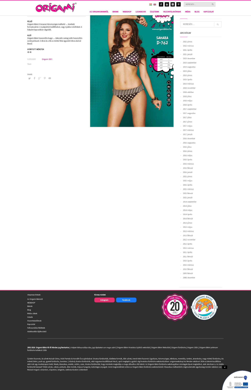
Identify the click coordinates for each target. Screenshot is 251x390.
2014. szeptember (189, 202)
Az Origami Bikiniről (35, 299)
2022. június (187, 41)
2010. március (188, 265)
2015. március (188, 189)
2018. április (187, 105)
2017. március (188, 130)
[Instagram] (173, 4)
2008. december (189, 277)
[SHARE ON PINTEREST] (45, 78)
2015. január (187, 197)
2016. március (188, 164)
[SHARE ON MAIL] (50, 78)
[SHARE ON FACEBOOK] (34, 78)
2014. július (187, 206)
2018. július (187, 96)
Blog (29, 310)
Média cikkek (32, 313)
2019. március (188, 84)
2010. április (187, 261)
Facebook (126, 300)
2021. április (187, 50)
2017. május (187, 126)
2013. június (187, 223)
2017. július (187, 117)
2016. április (187, 159)
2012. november (189, 239)
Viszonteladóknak (34, 321)
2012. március (188, 248)
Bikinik (29, 306)
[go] (212, 4)
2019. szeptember (189, 62)
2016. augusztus (189, 143)
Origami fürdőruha (178, 347)
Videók (30, 317)
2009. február (188, 273)
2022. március (188, 46)
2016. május (187, 155)
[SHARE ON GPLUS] (39, 78)
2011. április (187, 252)
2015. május (187, 180)
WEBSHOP (31, 303)
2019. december (189, 58)
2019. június (187, 75)
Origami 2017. (47, 59)
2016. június (187, 151)
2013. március (188, 231)
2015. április (187, 185)
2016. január (187, 172)
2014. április (187, 214)
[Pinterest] (178, 4)
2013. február (188, 235)
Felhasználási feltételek (36, 328)
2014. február (188, 218)
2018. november (189, 88)
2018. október (188, 92)
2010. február (188, 269)
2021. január (187, 54)
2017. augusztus (189, 113)
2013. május (187, 227)
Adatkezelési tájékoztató (36, 331)
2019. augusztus (189, 67)
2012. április (187, 244)
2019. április (187, 79)
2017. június (187, 121)
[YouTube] (167, 4)
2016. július (187, 147)
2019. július (187, 71)
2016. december (189, 138)
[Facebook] (161, 4)
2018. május (187, 100)
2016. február (188, 168)
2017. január (187, 134)
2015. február (188, 193)
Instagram (104, 300)
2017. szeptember (189, 109)
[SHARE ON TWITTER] (29, 78)
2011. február (188, 256)
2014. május (187, 210)
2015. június (187, 176)
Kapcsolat (31, 324)
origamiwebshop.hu (178, 361)
